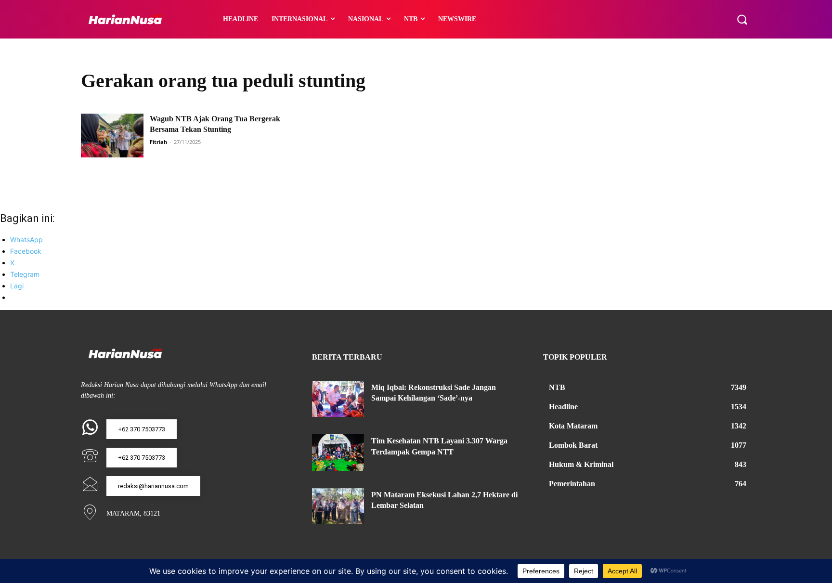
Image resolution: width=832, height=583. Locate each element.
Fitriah (158, 141)
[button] (742, 19)
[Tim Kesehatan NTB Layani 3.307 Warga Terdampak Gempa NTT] (338, 452)
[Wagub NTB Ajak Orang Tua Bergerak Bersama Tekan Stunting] (112, 135)
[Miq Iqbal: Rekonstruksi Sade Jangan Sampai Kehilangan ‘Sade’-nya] (338, 399)
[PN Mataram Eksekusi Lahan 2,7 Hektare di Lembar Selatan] (338, 506)
